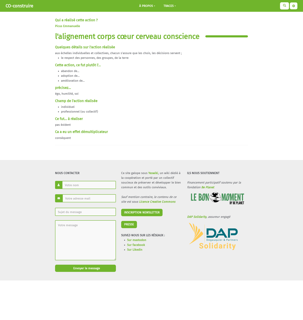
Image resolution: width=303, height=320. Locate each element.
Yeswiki (153, 173)
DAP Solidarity (196, 217)
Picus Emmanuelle (67, 26)
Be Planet (207, 187)
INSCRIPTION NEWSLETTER (142, 212)
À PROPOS (146, 6)
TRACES (169, 6)
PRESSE (129, 224)
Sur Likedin (134, 250)
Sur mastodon (136, 240)
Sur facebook (136, 245)
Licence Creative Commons (157, 202)
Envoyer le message (86, 268)
